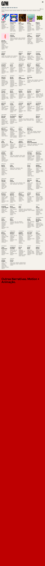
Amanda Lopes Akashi (4, 207)
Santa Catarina (38, 155)
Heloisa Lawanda (12, 36)
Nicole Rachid (11, 78)
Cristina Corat (3, 22)
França (11, 155)
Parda (24, 70)
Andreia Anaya (38, 36)
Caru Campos (38, 233)
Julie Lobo (11, 153)
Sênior (28, 10)
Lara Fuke (20, 207)
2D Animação (38, 10)
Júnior (6, 209)
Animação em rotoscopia (4, 121)
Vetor (2, 187)
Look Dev (42, 108)
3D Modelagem (38, 107)
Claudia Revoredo (3, 41)
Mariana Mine (29, 180)
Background (3, 122)
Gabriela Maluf (38, 91)
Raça (12, 7)
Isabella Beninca (12, 194)
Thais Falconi (3, 219)
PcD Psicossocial (34, 10)
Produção (3, 84)
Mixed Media (11, 156)
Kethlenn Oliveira (12, 233)
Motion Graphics (7, 10)
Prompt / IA (6, 46)
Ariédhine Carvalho (12, 248)
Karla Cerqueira (12, 207)
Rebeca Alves (29, 54)
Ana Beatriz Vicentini (13, 116)
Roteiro (16, 109)
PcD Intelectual (24, 10)
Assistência (40, 196)
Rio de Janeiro (14, 10)
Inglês (33, 28)
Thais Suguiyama (4, 248)
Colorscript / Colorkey (4, 170)
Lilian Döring (12, 166)
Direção (3, 145)
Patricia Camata (3, 180)
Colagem (20, 57)
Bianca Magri (29, 65)
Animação (3, 44)
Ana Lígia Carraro (29, 233)
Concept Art (29, 40)
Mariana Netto (3, 104)
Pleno (21, 10)
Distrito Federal (38, 209)
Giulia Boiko (28, 248)
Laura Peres (11, 65)
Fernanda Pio (29, 78)
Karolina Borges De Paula (38, 220)
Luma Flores (29, 219)
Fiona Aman (28, 166)
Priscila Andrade (38, 54)
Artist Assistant (12, 26)
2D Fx (19, 107)
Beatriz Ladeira (38, 23)
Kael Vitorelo (38, 180)
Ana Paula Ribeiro (38, 104)
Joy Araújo (37, 207)
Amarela (29, 189)
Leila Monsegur (21, 23)
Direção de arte (3, 26)
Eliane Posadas (3, 233)
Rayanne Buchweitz (38, 153)
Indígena (29, 59)
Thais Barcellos (29, 36)
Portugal (11, 262)
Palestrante (3, 83)
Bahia (2, 106)
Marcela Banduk (3, 116)
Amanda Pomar (21, 104)
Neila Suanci (11, 219)
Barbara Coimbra (3, 194)
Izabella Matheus (21, 233)
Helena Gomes (38, 248)
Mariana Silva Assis (30, 129)
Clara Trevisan (12, 129)
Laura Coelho (12, 104)
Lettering (29, 210)
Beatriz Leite (21, 54)
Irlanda (11, 209)
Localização (3, 7)
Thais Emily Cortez (13, 23)
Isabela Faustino (3, 153)
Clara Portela (29, 23)
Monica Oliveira (38, 194)
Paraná (37, 25)
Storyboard (6, 108)
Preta (7, 27)
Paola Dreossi (12, 180)
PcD (16, 7)
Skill (5, 7)
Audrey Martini (29, 91)
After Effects (18, 10)
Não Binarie (3, 11)
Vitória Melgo (3, 54)
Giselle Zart (29, 194)
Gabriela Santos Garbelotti (32, 142)
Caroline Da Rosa (3, 65)
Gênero (15, 7)
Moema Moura (38, 116)
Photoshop (3, 10)
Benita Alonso (3, 166)
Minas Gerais (37, 67)
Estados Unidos (21, 250)
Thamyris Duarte (21, 65)
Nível (10, 7)
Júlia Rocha (3, 142)
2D (33, 67)
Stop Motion (32, 210)
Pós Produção (37, 198)
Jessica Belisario (21, 142)
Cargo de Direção (21, 26)
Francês (24, 155)
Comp (6, 122)
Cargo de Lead (12, 81)
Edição (41, 39)
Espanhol (37, 225)
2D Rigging (33, 156)
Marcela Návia (29, 104)
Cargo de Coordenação (4, 81)
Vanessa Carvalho (29, 153)
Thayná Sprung (3, 91)
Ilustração (3, 46)
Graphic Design (38, 28)
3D (42, 93)
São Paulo (11, 10)
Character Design (12, 27)
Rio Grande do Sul (4, 67)
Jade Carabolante (22, 78)
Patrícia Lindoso (3, 78)
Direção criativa (29, 27)
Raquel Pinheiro (38, 65)
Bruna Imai (20, 248)
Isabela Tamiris (20, 91)
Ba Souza (11, 142)
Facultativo (37, 122)
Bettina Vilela (20, 116)
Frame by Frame (21, 84)
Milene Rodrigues (21, 194)
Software (8, 7)
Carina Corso (11, 260)
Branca (41, 28)
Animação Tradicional (21, 27)
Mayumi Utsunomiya (4, 129)
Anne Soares (20, 129)
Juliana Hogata (3, 260)
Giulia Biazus (11, 91)
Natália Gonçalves (38, 166)
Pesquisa (7, 83)
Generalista (3, 57)
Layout (37, 226)
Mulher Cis (30, 10)
